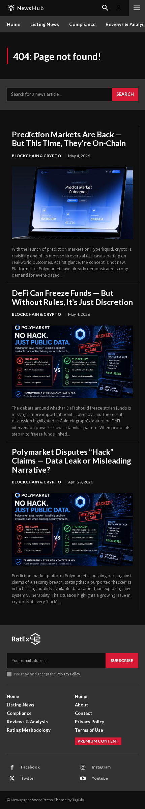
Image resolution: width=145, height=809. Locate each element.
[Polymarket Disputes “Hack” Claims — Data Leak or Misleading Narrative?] (72, 529)
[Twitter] (12, 778)
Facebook (30, 767)
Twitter (28, 778)
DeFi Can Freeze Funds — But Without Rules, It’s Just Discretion (72, 297)
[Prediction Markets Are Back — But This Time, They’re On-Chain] (72, 203)
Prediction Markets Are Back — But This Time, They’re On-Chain (69, 139)
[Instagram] (83, 767)
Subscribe (122, 660)
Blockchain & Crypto (36, 155)
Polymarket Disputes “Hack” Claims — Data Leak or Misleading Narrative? (71, 460)
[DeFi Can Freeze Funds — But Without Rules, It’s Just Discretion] (72, 362)
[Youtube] (83, 778)
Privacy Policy (68, 674)
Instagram (101, 767)
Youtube (100, 778)
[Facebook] (12, 767)
